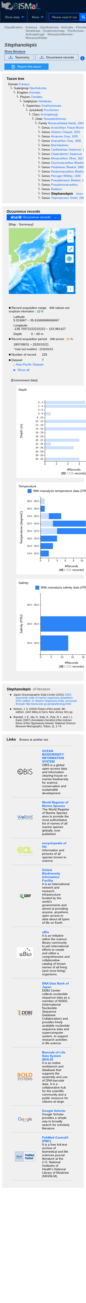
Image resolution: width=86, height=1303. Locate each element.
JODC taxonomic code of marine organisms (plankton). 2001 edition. (44, 697)
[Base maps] (69, 258)
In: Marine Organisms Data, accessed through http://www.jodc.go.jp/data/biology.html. (46, 702)
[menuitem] (14, 17)
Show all (23, 370)
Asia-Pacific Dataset (29, 364)
